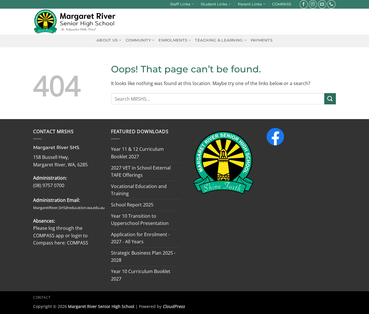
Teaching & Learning (219, 40)
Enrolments (173, 40)
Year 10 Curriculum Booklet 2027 (140, 275)
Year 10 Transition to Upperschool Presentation (140, 220)
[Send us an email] (322, 4)
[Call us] (331, 4)
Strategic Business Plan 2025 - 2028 (143, 257)
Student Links (214, 4)
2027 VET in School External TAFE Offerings (141, 171)
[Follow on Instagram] (313, 4)
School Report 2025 (132, 205)
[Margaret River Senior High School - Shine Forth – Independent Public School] (78, 22)
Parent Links (250, 4)
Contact (41, 297)
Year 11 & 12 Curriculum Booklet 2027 (137, 153)
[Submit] (330, 98)
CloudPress (174, 306)
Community (138, 40)
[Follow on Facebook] (304, 4)
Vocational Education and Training (139, 190)
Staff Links (180, 4)
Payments (261, 40)
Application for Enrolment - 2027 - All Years (140, 238)
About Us (107, 40)
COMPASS (281, 4)
